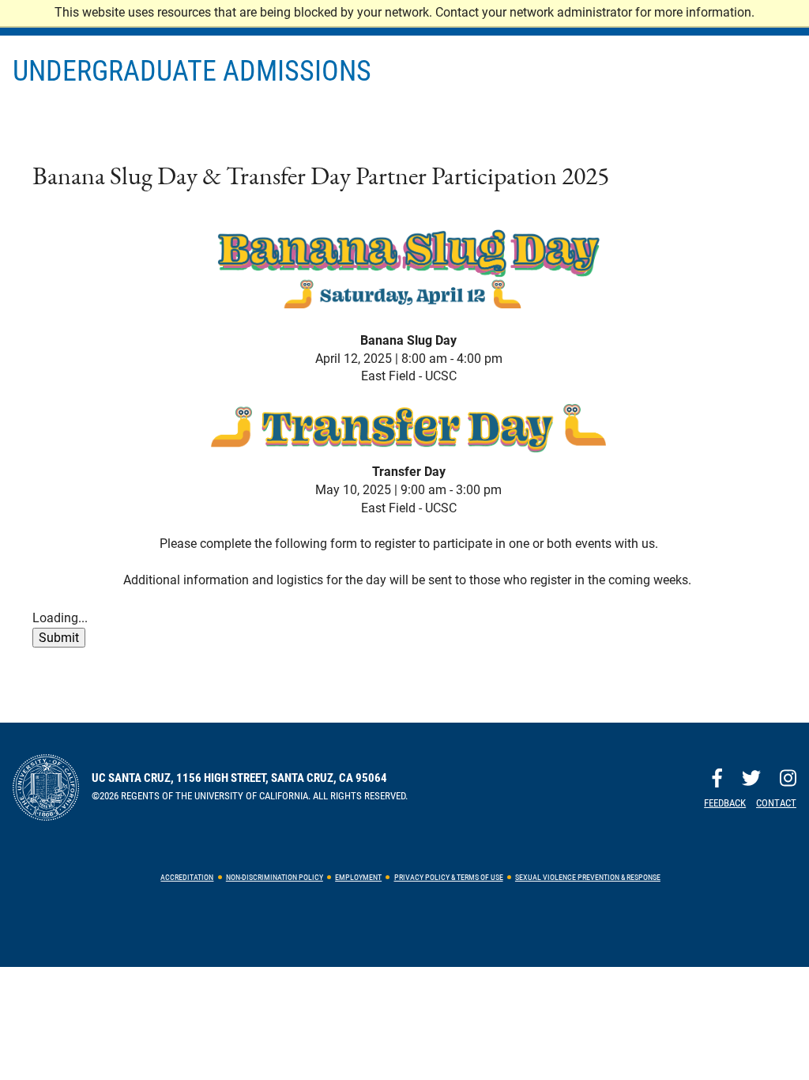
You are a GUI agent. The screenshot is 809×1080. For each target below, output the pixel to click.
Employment (358, 877)
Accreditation (186, 877)
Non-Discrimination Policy (274, 877)
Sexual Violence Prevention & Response (587, 877)
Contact (776, 803)
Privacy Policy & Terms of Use (448, 877)
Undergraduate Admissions (192, 71)
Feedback (725, 803)
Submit (59, 637)
